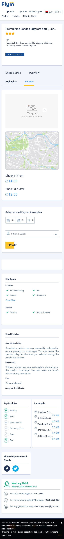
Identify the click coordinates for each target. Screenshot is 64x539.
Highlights (11, 81)
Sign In (21, 12)
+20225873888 (51, 500)
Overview (34, 72)
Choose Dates (15, 54)
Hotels (16, 16)
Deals (11, 12)
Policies (29, 81)
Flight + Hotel (30, 16)
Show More (10, 300)
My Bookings (34, 12)
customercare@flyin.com (46, 506)
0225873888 (37, 493)
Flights (5, 16)
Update (11, 245)
